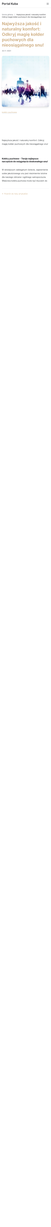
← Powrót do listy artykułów (15, 194)
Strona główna (8, 15)
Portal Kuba (10, 3)
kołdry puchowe (9, 112)
